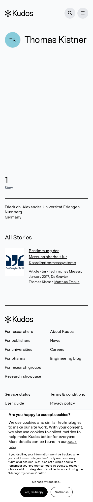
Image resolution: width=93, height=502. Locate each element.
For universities (18, 349)
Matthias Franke (67, 282)
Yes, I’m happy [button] (34, 492)
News (55, 340)
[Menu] (82, 13)
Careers (57, 349)
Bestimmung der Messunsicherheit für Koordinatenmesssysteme (52, 256)
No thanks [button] (61, 492)
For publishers (17, 340)
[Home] (19, 13)
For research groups (23, 367)
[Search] (69, 13)
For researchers (19, 331)
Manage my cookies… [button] (46, 482)
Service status (17, 394)
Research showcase (23, 376)
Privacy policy (62, 403)
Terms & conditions (67, 394)
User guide (14, 403)
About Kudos (62, 331)
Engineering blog (65, 358)
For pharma (15, 358)
